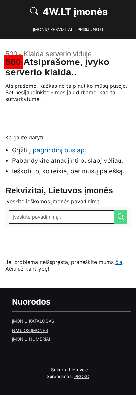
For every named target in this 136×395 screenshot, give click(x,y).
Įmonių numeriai (31, 339)
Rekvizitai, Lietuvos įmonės (59, 190)
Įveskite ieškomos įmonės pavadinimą (52, 201)
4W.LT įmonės (85, 11)
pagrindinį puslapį (59, 150)
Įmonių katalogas (33, 321)
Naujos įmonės (30, 330)
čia (118, 262)
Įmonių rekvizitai (52, 29)
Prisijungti (90, 29)
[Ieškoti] (120, 217)
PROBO (81, 376)
